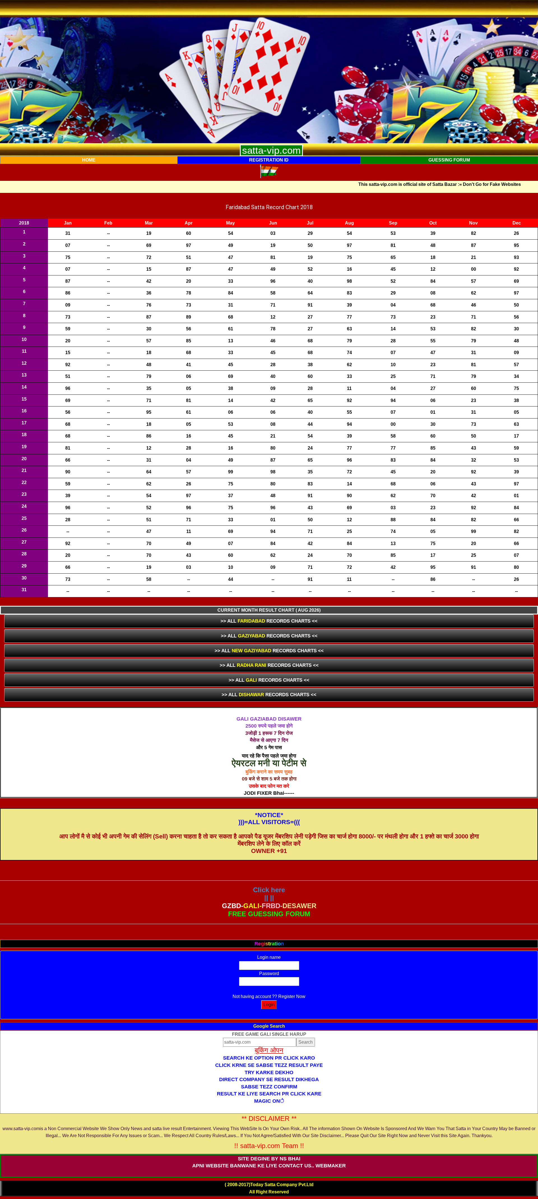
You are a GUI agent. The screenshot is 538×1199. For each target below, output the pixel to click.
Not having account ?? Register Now (269, 996)
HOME (89, 160)
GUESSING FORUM (449, 160)
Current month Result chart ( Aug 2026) (269, 610)
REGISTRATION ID (269, 160)
